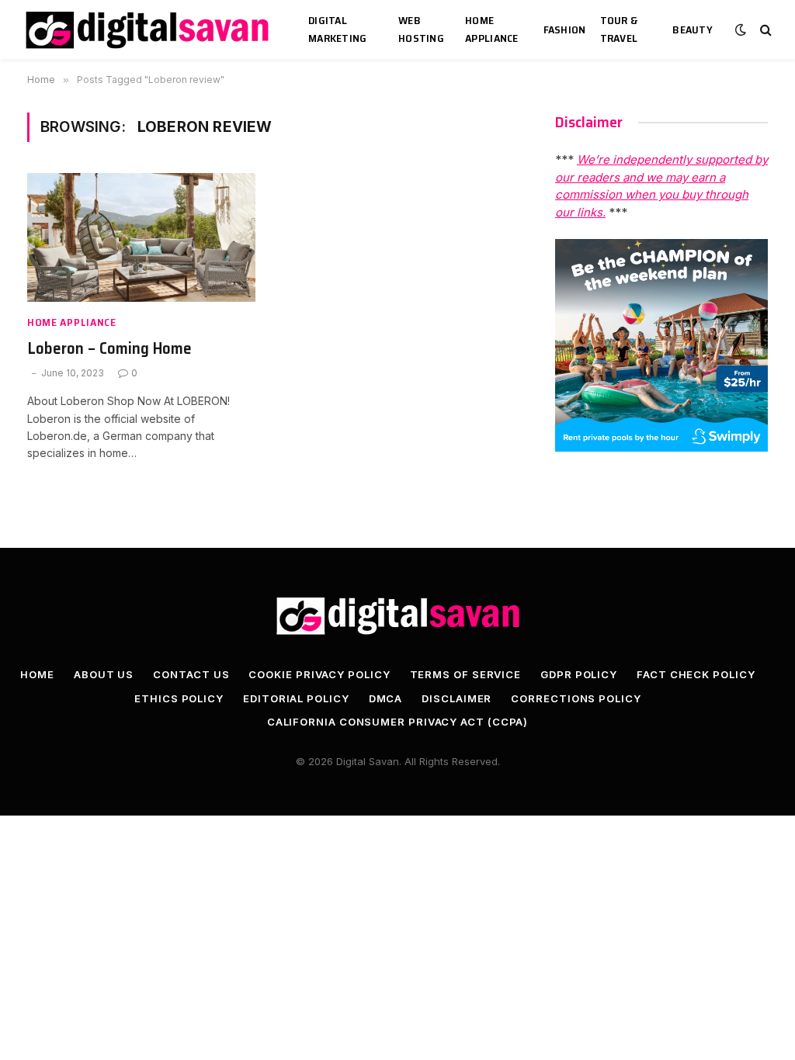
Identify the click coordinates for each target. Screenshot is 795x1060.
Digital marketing (337, 29)
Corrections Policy (576, 698)
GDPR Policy (578, 674)
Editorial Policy (296, 698)
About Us (104, 674)
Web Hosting (421, 29)
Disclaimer (456, 698)
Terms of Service (466, 674)
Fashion (564, 29)
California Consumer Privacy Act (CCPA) (398, 721)
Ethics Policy (179, 698)
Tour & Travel (619, 29)
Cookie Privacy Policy (319, 674)
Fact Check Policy (696, 674)
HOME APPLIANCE (492, 29)
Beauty (692, 29)
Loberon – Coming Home (109, 349)
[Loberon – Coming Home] (141, 237)
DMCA (386, 698)
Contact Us (191, 674)
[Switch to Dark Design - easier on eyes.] (740, 29)
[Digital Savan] (148, 30)
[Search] (764, 29)
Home (37, 674)
